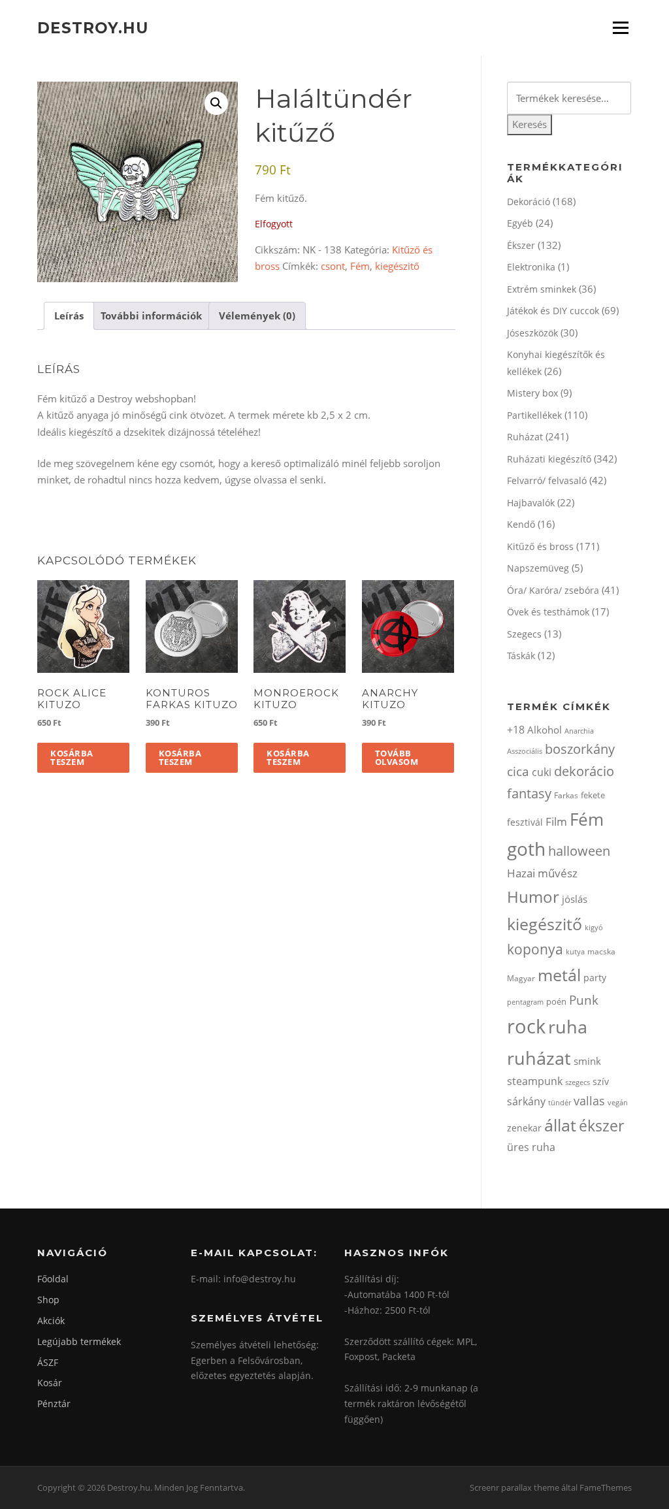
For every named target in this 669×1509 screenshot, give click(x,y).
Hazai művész (542, 873)
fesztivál (525, 822)
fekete (593, 795)
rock (526, 1026)
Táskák (521, 655)
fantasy (529, 793)
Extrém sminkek (541, 289)
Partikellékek (534, 415)
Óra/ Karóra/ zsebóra (553, 590)
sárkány (526, 1101)
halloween (579, 851)
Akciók (51, 1320)
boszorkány (580, 749)
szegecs (577, 1082)
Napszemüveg (538, 568)
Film (556, 821)
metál (559, 975)
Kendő (521, 524)
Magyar (521, 978)
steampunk (535, 1081)
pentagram (525, 1002)
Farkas (566, 795)
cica (518, 771)
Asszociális (524, 751)
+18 (516, 729)
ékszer (601, 1125)
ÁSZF (47, 1362)
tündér (559, 1102)
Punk (583, 1000)
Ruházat (525, 436)
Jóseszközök (532, 333)
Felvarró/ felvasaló (547, 480)
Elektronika (531, 267)
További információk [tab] (151, 315)
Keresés (529, 124)
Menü (620, 27)
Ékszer (521, 245)
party (594, 977)
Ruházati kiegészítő (549, 459)
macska (601, 951)
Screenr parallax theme (514, 1487)
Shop (48, 1299)
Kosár (49, 1382)
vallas (589, 1101)
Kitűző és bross (540, 546)
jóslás (574, 898)
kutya (575, 951)
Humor (533, 896)
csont (333, 265)
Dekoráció (528, 201)
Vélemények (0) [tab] (257, 315)
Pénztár (54, 1403)
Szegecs (524, 634)
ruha (567, 1026)
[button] (216, 103)
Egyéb (520, 223)
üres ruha (531, 1147)
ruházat (539, 1058)
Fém (360, 265)
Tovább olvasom (397, 757)
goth (526, 849)
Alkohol (544, 729)
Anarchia (579, 731)
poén (556, 1001)
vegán (618, 1102)
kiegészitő (397, 265)
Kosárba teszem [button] (71, 757)
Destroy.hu (92, 27)
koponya (535, 948)
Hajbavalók (531, 502)
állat (560, 1125)
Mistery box (532, 393)
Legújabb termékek (79, 1341)
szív (601, 1081)
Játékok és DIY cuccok (553, 310)
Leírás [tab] (69, 315)
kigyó (594, 927)
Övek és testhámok (548, 612)
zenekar (524, 1128)
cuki (541, 772)
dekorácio (584, 771)
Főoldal (53, 1279)
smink (587, 1060)
